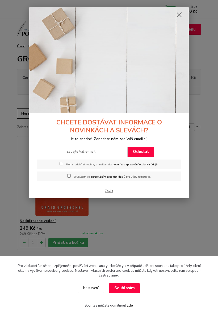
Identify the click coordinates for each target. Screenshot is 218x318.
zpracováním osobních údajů (108, 177)
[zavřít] (179, 15)
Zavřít (109, 191)
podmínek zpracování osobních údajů (135, 164)
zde (130, 305)
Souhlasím (124, 288)
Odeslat (141, 151)
